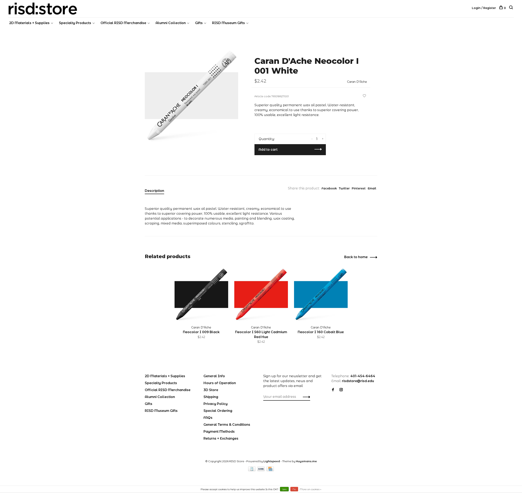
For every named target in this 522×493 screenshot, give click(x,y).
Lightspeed (271, 461)
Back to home (356, 257)
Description (154, 191)
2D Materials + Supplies (29, 23)
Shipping (210, 397)
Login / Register (484, 8)
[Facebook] (333, 390)
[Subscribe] (305, 396)
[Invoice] (252, 470)
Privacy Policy (215, 404)
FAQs (207, 418)
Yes (284, 489)
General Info (214, 376)
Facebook (329, 188)
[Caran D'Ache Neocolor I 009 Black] (201, 294)
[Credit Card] (270, 470)
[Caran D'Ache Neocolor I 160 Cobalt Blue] (321, 294)
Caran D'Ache (357, 82)
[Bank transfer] (261, 470)
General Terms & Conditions (226, 425)
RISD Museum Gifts (228, 23)
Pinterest (359, 188)
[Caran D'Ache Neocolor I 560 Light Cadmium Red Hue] (261, 294)
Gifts (199, 23)
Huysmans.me (306, 461)
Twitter (344, 188)
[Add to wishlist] (364, 96)
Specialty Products (75, 23)
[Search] (511, 8)
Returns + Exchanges (220, 438)
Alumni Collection (171, 23)
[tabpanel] (191, 95)
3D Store (210, 390)
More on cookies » (310, 489)
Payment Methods (219, 431)
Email (372, 188)
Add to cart (268, 149)
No (294, 489)
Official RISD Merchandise (123, 23)
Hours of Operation (219, 383)
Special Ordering (217, 411)
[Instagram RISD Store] (341, 390)
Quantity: (267, 139)
